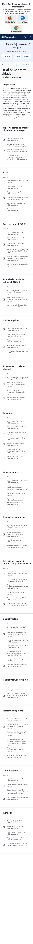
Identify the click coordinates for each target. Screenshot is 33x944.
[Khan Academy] (9, 37)
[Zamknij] (30, 1)
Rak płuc (7, 413)
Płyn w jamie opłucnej (14, 517)
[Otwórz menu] (30, 37)
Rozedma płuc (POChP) (14, 224)
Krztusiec (7, 813)
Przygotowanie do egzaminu (13, 65)
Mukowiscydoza (11, 320)
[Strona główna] (2, 65)
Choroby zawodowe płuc (15, 680)
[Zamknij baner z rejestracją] (30, 43)
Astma (6, 173)
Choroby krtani (10, 619)
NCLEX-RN (26, 65)
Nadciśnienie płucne (13, 711)
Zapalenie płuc (10, 472)
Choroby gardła (10, 771)
